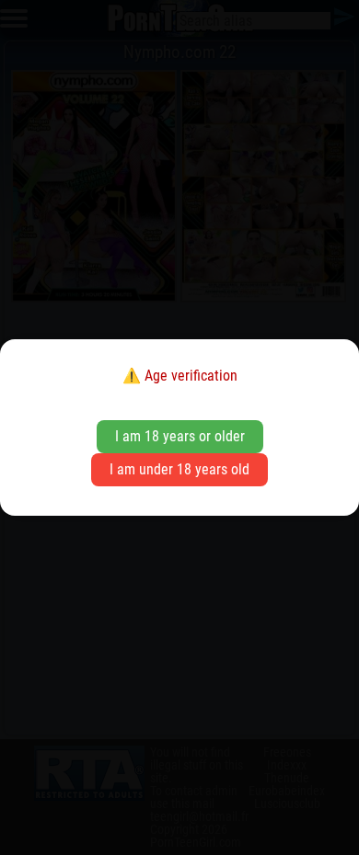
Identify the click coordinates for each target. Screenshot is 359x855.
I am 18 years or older (180, 436)
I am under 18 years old (179, 469)
